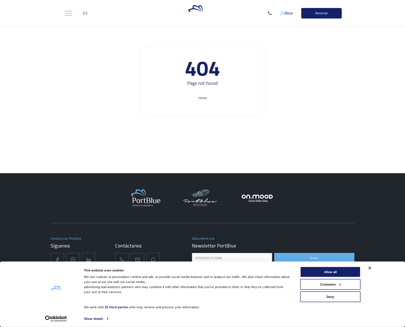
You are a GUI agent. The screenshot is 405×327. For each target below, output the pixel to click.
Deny (330, 296)
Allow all (330, 272)
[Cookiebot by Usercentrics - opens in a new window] (56, 319)
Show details (93, 318)
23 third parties (117, 307)
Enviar (314, 258)
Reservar (321, 13)
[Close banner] (369, 268)
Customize (328, 284)
